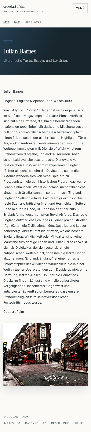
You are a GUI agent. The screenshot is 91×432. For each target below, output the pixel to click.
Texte (17, 21)
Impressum (11, 423)
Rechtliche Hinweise (67, 423)
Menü (80, 8)
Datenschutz (35, 423)
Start (6, 21)
